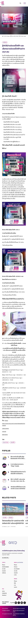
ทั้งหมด (15, 581)
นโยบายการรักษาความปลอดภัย (19, 608)
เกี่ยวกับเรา (4, 595)
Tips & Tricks (5, 442)
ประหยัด (4, 517)
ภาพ (15, 585)
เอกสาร (15, 587)
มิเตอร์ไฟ (12, 442)
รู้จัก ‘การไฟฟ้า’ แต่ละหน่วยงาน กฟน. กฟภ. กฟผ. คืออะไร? (18, 480)
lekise (6, 420)
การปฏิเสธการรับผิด (6, 610)
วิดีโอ (15, 583)
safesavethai (5, 428)
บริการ (3, 591)
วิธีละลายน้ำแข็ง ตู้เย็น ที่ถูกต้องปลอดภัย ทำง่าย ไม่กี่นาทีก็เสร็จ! (18, 458)
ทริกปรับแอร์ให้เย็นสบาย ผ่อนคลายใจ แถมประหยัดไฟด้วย (18, 487)
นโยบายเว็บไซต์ (5, 608)
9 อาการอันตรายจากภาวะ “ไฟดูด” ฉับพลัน (17, 465)
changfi (4, 431)
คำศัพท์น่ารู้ (4, 593)
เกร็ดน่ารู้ (5, 42)
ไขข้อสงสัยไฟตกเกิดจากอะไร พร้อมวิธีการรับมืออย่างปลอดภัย (18, 473)
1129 (13, 602)
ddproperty (5, 434)
